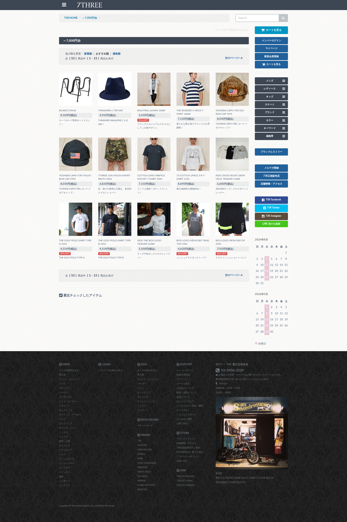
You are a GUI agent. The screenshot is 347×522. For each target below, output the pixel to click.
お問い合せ (182, 423)
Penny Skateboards (146, 463)
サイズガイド (183, 410)
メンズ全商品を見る (69, 370)
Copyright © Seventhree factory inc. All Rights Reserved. (87, 506)
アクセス (222, 384)
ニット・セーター (68, 401)
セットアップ (65, 423)
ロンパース (142, 397)
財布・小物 (64, 441)
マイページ (182, 379)
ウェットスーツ (67, 463)
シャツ (62, 384)
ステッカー (64, 472)
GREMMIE (142, 467)
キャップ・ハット (68, 428)
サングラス (64, 446)
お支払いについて (185, 388)
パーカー (63, 392)
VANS (140, 458)
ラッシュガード (67, 459)
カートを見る (183, 384)
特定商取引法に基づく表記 (190, 452)
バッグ (62, 454)
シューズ (63, 437)
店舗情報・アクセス (186, 443)
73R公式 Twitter (185, 481)
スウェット (64, 406)
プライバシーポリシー (188, 456)
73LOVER (142, 445)
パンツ (62, 419)
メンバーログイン (185, 370)
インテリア (64, 485)
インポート (64, 481)
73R (139, 441)
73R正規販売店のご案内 (188, 448)
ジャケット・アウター (70, 415)
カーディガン (65, 397)
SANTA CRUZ (144, 472)
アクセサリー (65, 450)
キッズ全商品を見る (147, 370)
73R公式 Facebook (185, 476)
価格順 (116, 54)
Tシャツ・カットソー (69, 379)
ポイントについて (185, 401)
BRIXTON (142, 489)
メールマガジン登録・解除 (190, 406)
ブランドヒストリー (186, 439)
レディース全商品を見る (110, 370)
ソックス (63, 432)
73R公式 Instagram (186, 485)
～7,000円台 (89, 18)
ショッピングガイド (186, 415)
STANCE (141, 454)
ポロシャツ (64, 388)
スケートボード (145, 425)
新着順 (88, 54)
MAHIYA (141, 481)
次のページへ (233, 58)
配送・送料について (186, 392)
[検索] (283, 18)
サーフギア (64, 468)
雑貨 (61, 477)
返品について (183, 397)
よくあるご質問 (184, 419)
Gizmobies (142, 476)
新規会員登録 (183, 375)
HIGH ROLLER (144, 450)
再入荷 (62, 375)
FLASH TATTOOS (146, 485)
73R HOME (71, 18)
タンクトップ (65, 410)
